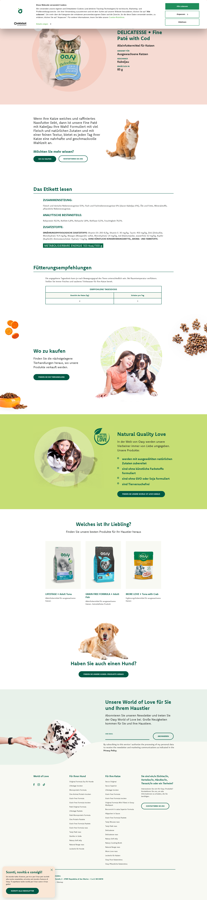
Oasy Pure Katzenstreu (114, 860)
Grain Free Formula (76, 798)
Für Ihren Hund (77, 776)
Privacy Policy (110, 750)
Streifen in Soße (75, 836)
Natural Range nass (76, 844)
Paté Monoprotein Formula (79, 815)
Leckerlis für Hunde (76, 849)
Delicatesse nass (111, 834)
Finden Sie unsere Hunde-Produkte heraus (103, 674)
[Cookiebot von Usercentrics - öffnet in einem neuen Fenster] (20, 24)
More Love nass (111, 851)
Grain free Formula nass (78, 828)
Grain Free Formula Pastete (79, 824)
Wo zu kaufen (44, 159)
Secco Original (110, 782)
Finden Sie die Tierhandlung (51, 377)
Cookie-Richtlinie (116, 17)
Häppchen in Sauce (112, 813)
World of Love (41, 776)
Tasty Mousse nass (112, 822)
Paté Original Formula (77, 807)
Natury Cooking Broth (113, 843)
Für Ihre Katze (113, 776)
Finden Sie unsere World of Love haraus (141, 494)
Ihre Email (109, 734)
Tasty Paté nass (75, 832)
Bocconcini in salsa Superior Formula (119, 809)
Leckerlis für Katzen (112, 855)
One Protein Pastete (77, 819)
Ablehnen (182, 22)
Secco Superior (111, 786)
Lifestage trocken (76, 786)
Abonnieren (163, 736)
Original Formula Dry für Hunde (81, 782)
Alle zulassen (182, 6)
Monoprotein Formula (77, 790)
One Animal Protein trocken (80, 794)
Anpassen (181, 14)
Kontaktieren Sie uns (73, 159)
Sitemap (60, 882)
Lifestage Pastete (76, 811)
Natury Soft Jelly (75, 840)
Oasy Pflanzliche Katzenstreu (116, 864)
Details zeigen (42, 24)
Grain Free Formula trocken (80, 803)
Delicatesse (109, 830)
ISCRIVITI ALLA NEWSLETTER (22, 891)
